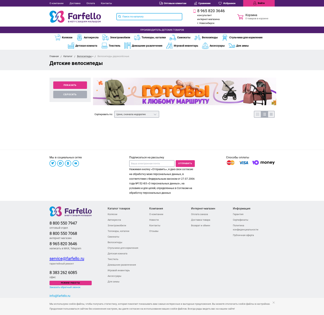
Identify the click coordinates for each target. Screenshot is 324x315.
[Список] (264, 114)
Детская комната (86, 45)
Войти (261, 3)
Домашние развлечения (147, 45)
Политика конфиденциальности (245, 227)
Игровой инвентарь (186, 45)
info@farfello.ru (60, 296)
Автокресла (91, 37)
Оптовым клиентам (175, 3)
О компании (57, 3)
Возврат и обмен (200, 225)
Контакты (106, 3)
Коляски (67, 37)
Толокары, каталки (154, 37)
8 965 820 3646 (63, 243)
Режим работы (70, 283)
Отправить (185, 163)
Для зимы (242, 45)
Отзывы (153, 231)
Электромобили (120, 37)
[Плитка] (257, 114)
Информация (241, 208)
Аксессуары (217, 45)
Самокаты (183, 37)
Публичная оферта (243, 235)
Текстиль (114, 45)
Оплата (90, 3)
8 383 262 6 (60, 272)
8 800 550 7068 (63, 233)
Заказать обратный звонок (65, 287)
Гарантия (238, 214)
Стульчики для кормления (245, 37)
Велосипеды (210, 37)
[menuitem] (65, 37)
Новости (154, 219)
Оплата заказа (199, 214)
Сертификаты (240, 219)
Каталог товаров (119, 208)
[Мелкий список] (271, 114)
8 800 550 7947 (63, 223)
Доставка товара (200, 219)
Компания (156, 208)
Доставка (75, 3)
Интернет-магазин (203, 208)
